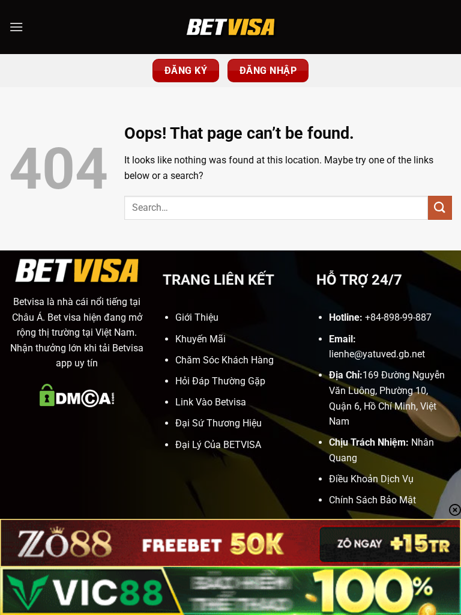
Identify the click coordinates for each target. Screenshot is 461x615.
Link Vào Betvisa (210, 402)
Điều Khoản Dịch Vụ (371, 479)
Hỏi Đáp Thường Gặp (220, 381)
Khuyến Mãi (200, 339)
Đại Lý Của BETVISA (218, 444)
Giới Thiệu (196, 317)
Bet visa (64, 317)
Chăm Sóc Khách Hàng (224, 360)
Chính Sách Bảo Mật (372, 500)
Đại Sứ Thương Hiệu (218, 423)
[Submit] (440, 207)
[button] (16, 26)
